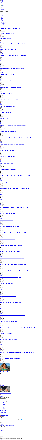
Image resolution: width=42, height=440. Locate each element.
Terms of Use (4, 404)
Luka (0, 36)
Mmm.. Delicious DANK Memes (5, 38)
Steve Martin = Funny (5, 346)
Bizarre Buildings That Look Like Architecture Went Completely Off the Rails (17, 327)
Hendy (0, 122)
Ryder (0, 166)
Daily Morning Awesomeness (6, 182)
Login (2, 423)
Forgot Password (2, 430)
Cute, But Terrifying (4, 289)
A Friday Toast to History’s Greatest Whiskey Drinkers (12, 99)
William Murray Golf (3, 24)
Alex (0, 65)
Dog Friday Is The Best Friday (7, 163)
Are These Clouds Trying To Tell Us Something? (10, 302)
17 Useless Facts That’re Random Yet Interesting (11, 245)
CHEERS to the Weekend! (6, 112)
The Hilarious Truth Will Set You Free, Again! (10, 277)
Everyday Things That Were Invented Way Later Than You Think (14, 270)
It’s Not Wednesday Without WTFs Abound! (10, 358)
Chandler (1, 90)
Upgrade (1, 439)
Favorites (2, 20)
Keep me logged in (3, 429)
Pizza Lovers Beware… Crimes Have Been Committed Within (14, 207)
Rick (0, 84)
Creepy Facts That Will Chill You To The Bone (10, 87)
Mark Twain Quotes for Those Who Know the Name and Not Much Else (16, 137)
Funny (2, 1)
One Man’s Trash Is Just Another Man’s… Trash (11, 28)
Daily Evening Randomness (6, 93)
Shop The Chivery (3, 3)
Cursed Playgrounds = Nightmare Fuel (8, 321)
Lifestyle (2, 16)
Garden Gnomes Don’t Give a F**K (8, 49)
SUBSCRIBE (2, 9)
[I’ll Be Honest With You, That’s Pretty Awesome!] (21, 389)
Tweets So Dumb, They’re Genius (7, 74)
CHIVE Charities (3, 23)
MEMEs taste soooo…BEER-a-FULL (8, 131)
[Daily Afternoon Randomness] (21, 378)
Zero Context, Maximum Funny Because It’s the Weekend (13, 55)
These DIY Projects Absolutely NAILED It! (9, 169)
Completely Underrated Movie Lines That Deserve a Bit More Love (15, 232)
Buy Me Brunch (4, 408)
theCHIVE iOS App (3, 22)
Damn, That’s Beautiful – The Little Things (9, 339)
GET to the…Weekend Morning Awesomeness (10, 80)
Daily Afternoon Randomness (6, 118)
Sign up (2, 424)
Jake (1, 30)
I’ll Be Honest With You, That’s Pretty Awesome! (11, 213)
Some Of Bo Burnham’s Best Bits (7, 106)
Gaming (2, 17)
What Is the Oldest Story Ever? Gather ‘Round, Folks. (12, 258)
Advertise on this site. (21, 420)
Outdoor (2, 18)
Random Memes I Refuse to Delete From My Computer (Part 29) (14, 188)
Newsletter (2, 21)
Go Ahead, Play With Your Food (7, 150)
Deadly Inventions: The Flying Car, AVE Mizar (10, 251)
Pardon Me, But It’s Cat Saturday (7, 61)
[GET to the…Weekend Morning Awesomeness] (21, 367)
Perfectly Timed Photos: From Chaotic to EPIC (8, 33)
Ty (0, 103)
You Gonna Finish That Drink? (7, 201)
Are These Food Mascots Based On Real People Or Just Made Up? (15, 175)
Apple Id (13, 425)
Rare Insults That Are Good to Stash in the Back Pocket (12, 315)
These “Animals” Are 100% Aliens (7, 239)
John (0, 223)
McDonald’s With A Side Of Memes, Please (9, 226)
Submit (0, 25)
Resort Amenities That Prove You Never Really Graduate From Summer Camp (17, 352)
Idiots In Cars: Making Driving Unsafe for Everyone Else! (13, 264)
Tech (1, 2)
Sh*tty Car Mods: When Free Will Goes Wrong (10, 156)
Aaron (0, 242)
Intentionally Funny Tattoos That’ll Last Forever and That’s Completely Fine (13, 43)
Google (5, 425)
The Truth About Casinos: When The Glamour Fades (12, 68)
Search (2, 14)
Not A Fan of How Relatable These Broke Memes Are (12, 144)
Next (2, 396)
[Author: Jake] (0, 30)
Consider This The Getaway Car (7, 333)
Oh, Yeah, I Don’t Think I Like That (8, 296)
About (3, 402)
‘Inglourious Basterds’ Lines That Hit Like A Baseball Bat (13, 125)
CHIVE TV (4, 407)
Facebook (11, 425)
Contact (3, 403)
